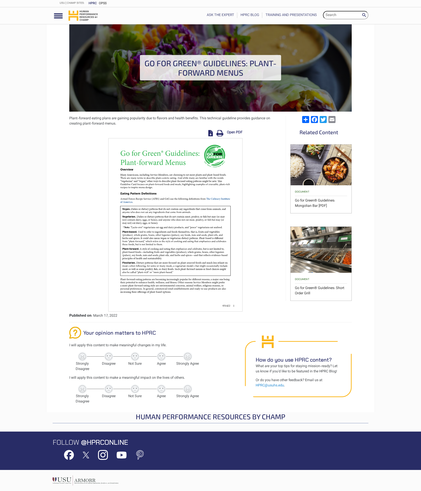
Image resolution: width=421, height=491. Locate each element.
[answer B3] (135, 389)
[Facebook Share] (314, 119)
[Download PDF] (210, 133)
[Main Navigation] (58, 16)
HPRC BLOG (250, 15)
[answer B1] (82, 389)
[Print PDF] (218, 133)
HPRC (93, 3)
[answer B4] (161, 389)
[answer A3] (135, 356)
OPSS (103, 3)
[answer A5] (188, 356)
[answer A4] (161, 356)
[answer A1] (82, 356)
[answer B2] (109, 389)
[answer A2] (109, 356)
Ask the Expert (220, 15)
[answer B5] (188, 389)
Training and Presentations (291, 15)
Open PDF (235, 132)
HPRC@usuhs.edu (270, 385)
